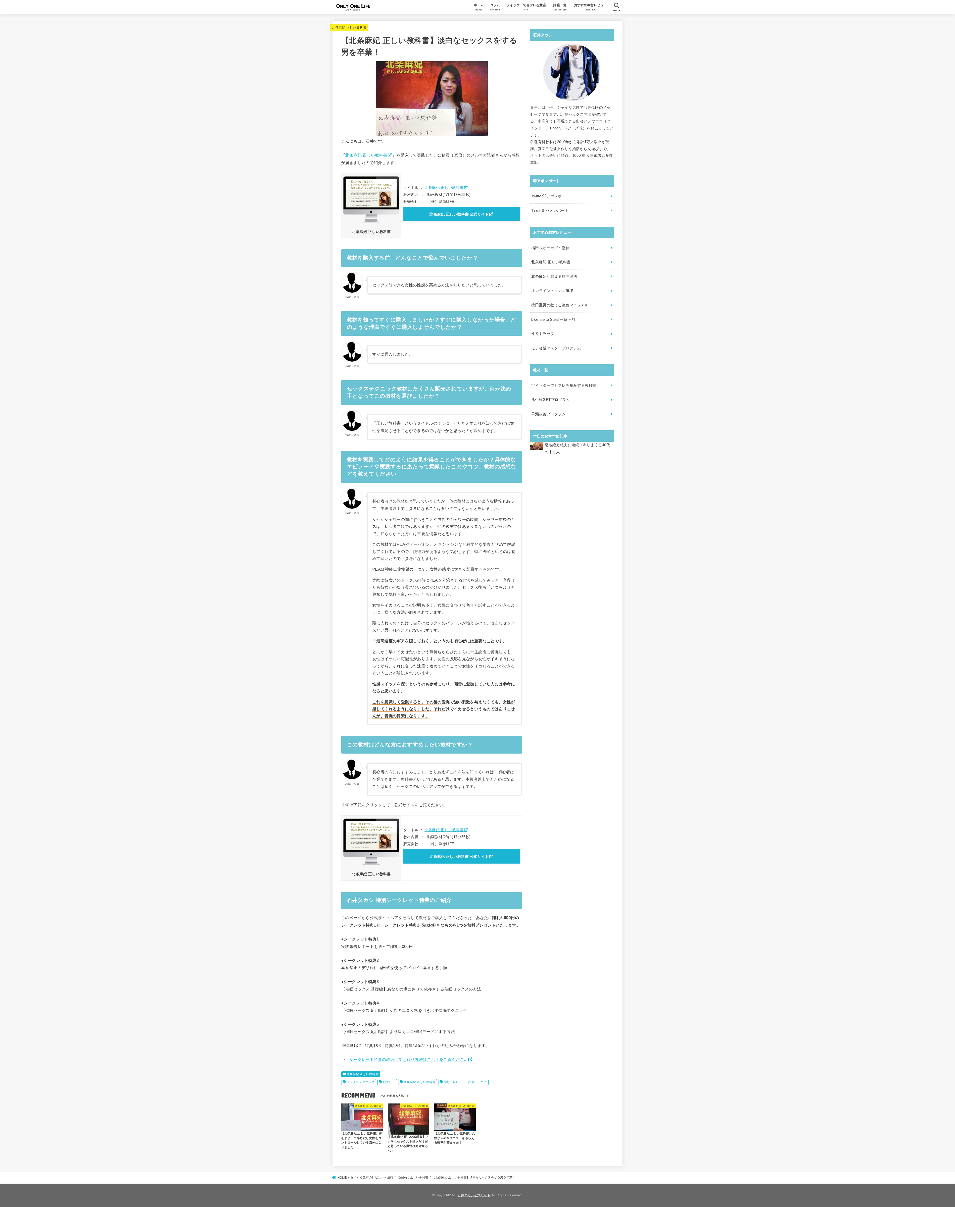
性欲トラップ (542, 334)
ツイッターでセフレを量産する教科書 (563, 385)
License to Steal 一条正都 (553, 320)
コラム (495, 7)
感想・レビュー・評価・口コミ (465, 1082)
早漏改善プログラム (548, 414)
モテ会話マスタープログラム (556, 348)
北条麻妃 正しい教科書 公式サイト (459, 214)
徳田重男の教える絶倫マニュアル (559, 305)
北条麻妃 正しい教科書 (349, 27)
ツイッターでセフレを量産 (526, 7)
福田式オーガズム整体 (550, 248)
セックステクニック (361, 1082)
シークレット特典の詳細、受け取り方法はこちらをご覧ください (408, 1059)
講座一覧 (560, 7)
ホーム (479, 7)
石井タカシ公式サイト (474, 1195)
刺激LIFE (389, 1082)
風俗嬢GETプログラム (550, 400)
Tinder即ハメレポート (550, 211)
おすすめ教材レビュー (590, 7)
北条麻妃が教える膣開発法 (554, 276)
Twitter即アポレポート (550, 196)
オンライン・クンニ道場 (552, 291)
